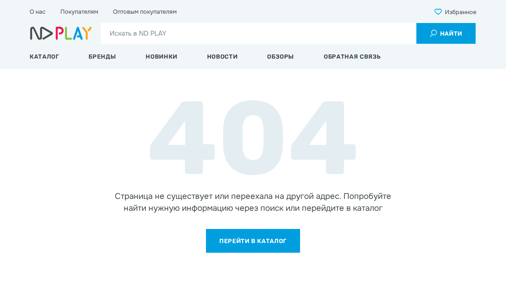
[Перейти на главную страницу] (61, 33)
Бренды (102, 56)
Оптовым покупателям (145, 12)
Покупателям (79, 12)
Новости (222, 56)
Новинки (161, 56)
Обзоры (280, 56)
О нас (38, 12)
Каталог (44, 56)
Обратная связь (352, 56)
